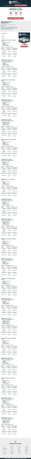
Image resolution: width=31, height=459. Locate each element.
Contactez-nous (13, 458)
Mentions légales (7, 458)
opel (19, 448)
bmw (12, 448)
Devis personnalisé (15, 56)
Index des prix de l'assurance (21, 458)
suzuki (4, 453)
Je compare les (21, 5)
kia (19, 453)
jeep (26, 453)
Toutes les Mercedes (11, 24)
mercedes (26, 450)
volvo (19, 452)
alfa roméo (12, 452)
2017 (3, 36)
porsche (19, 450)
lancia (12, 453)
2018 (3, 35)
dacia (26, 452)
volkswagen (4, 448)
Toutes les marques (4, 24)
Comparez (14, 18)
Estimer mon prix (9, 56)
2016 (3, 37)
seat (12, 450)
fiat (4, 450)
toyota (4, 452)
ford (26, 448)
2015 (3, 38)
